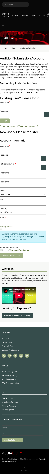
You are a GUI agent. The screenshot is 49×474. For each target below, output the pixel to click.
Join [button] (34, 15)
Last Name (5, 181)
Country (4, 208)
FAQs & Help (7, 342)
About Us (5, 338)
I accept (15, 250)
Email (3, 217)
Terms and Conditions (19, 250)
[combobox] (15, 4)
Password (4, 111)
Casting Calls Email (12, 440)
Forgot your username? (28, 126)
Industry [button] (25, 15)
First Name (5, 173)
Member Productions (10, 350)
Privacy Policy (6, 226)
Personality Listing (9, 375)
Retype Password (8, 164)
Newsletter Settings (10, 402)
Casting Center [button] (5, 15)
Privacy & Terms (8, 346)
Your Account (7, 398)
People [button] (15, 15)
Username (5, 102)
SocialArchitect (10, 462)
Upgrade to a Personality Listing (17, 315)
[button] (3, 26)
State (2, 190)
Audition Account (9, 379)
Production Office (9, 410)
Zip (1, 199)
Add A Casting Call (9, 371)
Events (41, 15)
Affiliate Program (9, 406)
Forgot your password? (9, 126)
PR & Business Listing (10, 383)
